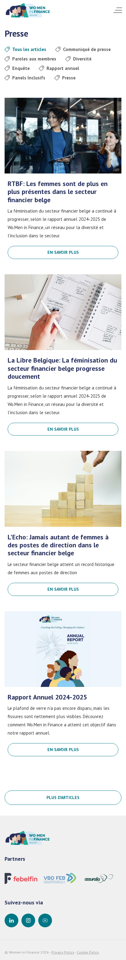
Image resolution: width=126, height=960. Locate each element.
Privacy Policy (62, 952)
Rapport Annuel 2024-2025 (47, 697)
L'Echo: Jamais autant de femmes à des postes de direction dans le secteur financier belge (58, 545)
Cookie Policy (88, 952)
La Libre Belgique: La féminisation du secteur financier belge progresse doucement (62, 368)
